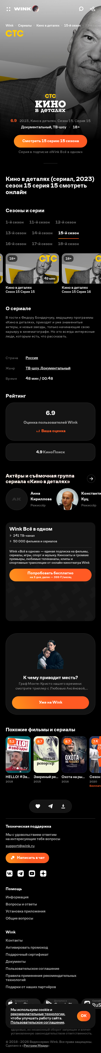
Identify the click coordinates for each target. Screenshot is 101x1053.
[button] (9, 9)
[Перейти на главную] (45, 9)
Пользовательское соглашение (37, 1022)
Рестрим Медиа (36, 1045)
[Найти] (81, 9)
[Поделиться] (50, 806)
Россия (32, 358)
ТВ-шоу (32, 368)
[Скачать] (63, 806)
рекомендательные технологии (37, 1014)
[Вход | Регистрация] (92, 9)
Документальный (55, 368)
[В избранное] (38, 806)
